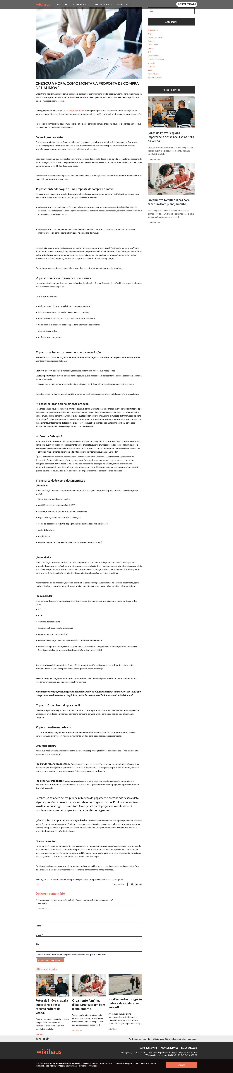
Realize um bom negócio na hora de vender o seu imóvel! (125, 1003)
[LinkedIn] (140, 885)
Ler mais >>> (154, 159)
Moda (150, 70)
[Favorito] (37, 884)
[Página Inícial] (43, 4)
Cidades (151, 41)
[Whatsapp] (136, 885)
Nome (39, 925)
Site (37, 944)
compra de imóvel (76, 110)
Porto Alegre (153, 74)
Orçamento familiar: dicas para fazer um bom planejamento (88, 1004)
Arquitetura (153, 30)
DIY (149, 52)
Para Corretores (169, 1048)
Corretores (123, 5)
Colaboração (153, 44)
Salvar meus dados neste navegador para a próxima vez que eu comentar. (72, 954)
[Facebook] (127, 885)
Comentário (42, 903)
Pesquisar (152, 10)
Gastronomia (153, 55)
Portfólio (62, 5)
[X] (132, 884)
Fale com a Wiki (102, 5)
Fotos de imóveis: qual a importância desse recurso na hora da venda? (171, 137)
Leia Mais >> (40, 1034)
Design (151, 48)
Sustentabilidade (155, 77)
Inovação (151, 63)
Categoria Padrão (155, 37)
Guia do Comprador (156, 59)
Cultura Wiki (80, 5)
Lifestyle (151, 66)
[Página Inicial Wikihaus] (49, 1052)
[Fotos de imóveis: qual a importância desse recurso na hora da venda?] (52, 975)
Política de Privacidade (88, 1065)
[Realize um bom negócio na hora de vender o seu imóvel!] (125, 975)
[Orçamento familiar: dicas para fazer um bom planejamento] (89, 975)
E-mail (39, 935)
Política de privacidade (139, 1039)
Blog (149, 34)
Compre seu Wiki (187, 4)
